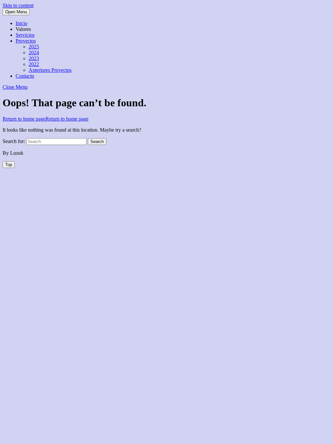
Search (97, 141)
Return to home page (45, 119)
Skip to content (18, 5)
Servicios (25, 35)
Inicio (21, 23)
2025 (34, 46)
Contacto (25, 76)
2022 (34, 64)
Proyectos (26, 41)
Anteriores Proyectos (50, 70)
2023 (34, 58)
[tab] (16, 11)
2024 (34, 52)
